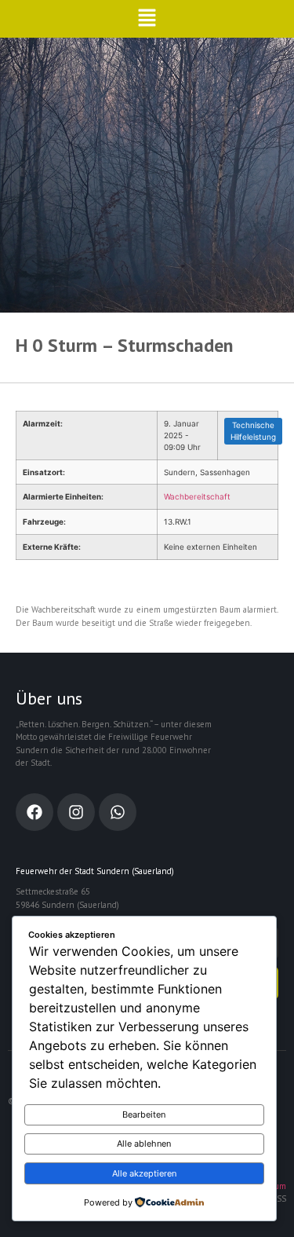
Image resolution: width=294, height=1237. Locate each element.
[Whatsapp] (117, 812)
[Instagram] (76, 812)
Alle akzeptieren (144, 1173)
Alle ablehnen (144, 1143)
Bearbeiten (143, 1114)
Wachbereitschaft (197, 496)
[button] (147, 19)
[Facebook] (34, 812)
